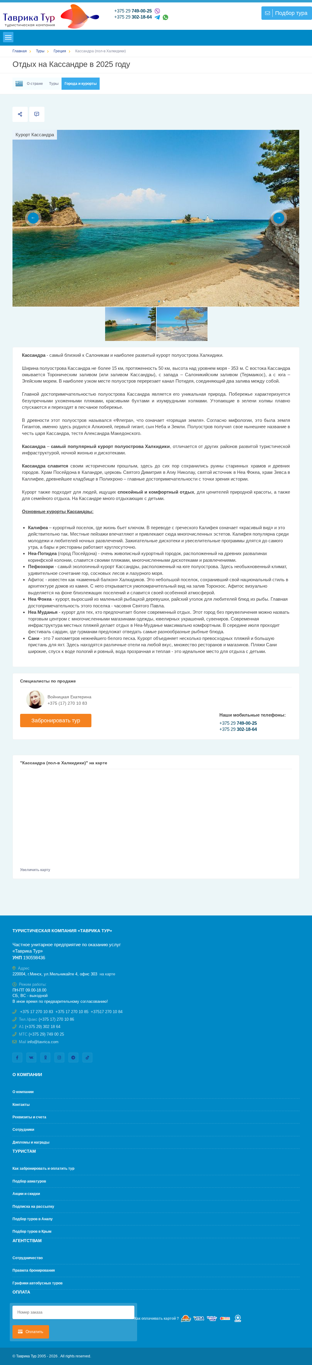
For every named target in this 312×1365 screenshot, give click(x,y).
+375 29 (133, 10)
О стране (34, 84)
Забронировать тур (55, 720)
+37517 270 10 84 (106, 1011)
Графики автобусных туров (37, 1283)
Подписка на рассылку (33, 1206)
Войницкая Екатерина (69, 696)
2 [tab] (164, 301)
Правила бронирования (33, 1270)
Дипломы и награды (30, 1142)
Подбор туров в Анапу (32, 1219)
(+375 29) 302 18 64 (42, 1026)
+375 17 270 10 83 (36, 1011)
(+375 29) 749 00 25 (46, 1034)
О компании (23, 1092)
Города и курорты (81, 84)
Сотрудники (23, 1129)
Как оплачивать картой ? (156, 1318)
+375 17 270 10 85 (71, 1011)
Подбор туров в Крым (31, 1231)
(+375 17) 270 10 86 (56, 1019)
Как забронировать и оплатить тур (43, 1168)
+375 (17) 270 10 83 (67, 703)
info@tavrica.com (42, 1042)
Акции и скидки (26, 1194)
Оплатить (33, 1331)
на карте (107, 974)
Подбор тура (291, 13)
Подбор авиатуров (29, 1181)
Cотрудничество (27, 1258)
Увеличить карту (35, 870)
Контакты (21, 1105)
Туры (53, 84)
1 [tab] (159, 301)
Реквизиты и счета (29, 1117)
